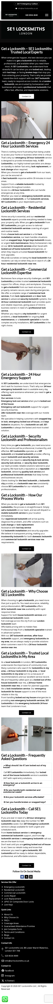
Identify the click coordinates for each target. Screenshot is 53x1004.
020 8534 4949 (32, 15)
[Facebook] (22, 877)
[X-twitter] (26, 877)
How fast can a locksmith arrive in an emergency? (22, 784)
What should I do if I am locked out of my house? (24, 766)
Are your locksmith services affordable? (25, 797)
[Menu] (46, 15)
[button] (26, 766)
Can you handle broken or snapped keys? (26, 802)
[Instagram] (31, 877)
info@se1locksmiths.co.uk (28, 8)
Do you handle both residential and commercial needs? (21, 791)
